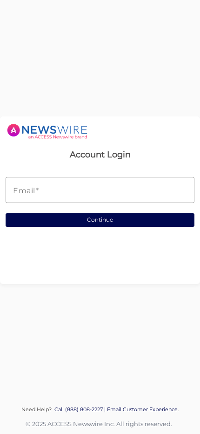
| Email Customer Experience (141, 410)
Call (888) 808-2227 (79, 410)
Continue (100, 219)
